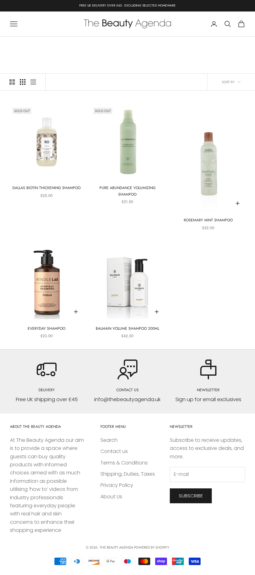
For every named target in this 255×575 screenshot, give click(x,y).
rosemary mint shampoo (208, 220)
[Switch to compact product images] (33, 82)
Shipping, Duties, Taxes (127, 474)
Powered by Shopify (151, 547)
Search (109, 440)
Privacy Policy (116, 485)
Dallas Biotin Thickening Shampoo (46, 188)
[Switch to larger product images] (12, 82)
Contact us (114, 451)
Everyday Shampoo (46, 328)
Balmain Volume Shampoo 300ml (127, 328)
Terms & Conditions (124, 462)
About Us (111, 496)
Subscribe (191, 495)
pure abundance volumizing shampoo (127, 191)
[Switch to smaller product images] (23, 82)
